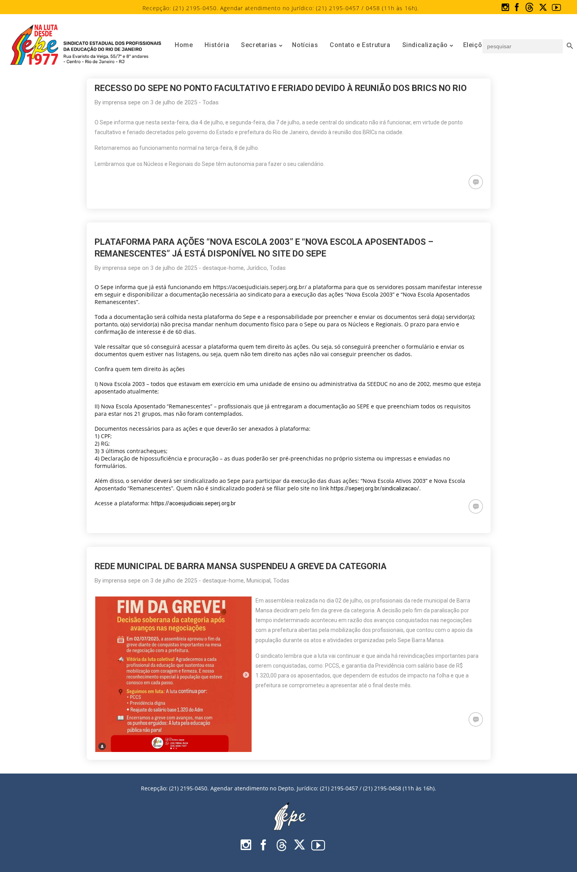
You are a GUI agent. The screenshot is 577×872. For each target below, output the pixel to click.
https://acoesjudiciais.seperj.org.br (193, 503)
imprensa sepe (121, 102)
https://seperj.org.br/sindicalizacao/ (374, 488)
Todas (211, 102)
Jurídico (257, 267)
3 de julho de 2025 (173, 102)
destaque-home (223, 267)
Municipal (258, 580)
